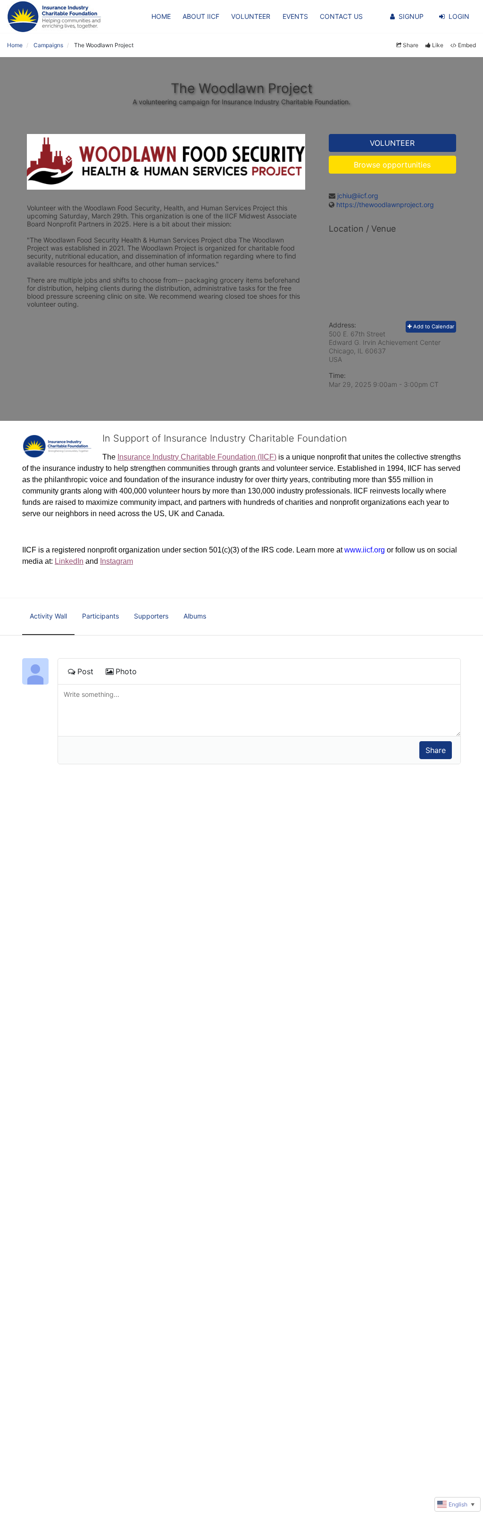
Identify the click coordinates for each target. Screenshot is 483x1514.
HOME (161, 16)
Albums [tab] (194, 616)
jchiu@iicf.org (357, 196)
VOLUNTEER (250, 16)
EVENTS (295, 16)
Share (410, 45)
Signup (411, 16)
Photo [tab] (126, 671)
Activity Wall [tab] (48, 616)
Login (459, 16)
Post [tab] (85, 671)
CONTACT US (341, 16)
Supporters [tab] (151, 616)
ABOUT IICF (201, 16)
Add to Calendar (433, 326)
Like (437, 45)
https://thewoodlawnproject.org (385, 205)
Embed (467, 45)
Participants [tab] (100, 616)
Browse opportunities (392, 164)
